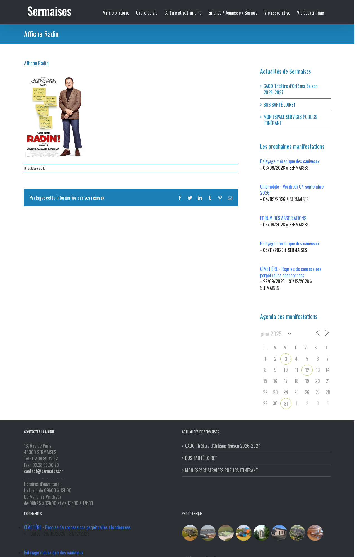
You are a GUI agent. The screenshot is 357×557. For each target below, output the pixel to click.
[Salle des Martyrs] (279, 533)
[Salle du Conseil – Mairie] (315, 533)
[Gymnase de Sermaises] (208, 533)
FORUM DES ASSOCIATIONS (283, 218)
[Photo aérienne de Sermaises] (190, 533)
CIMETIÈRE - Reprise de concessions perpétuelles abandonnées (291, 272)
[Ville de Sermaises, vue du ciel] (297, 533)
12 (307, 370)
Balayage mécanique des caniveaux (289, 161)
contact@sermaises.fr (43, 471)
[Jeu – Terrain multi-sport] (243, 533)
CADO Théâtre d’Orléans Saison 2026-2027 (290, 89)
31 (286, 403)
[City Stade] (226, 533)
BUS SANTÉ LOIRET (279, 104)
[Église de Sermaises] (261, 533)
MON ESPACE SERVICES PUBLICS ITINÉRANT (290, 120)
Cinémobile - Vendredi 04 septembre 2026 (292, 189)
